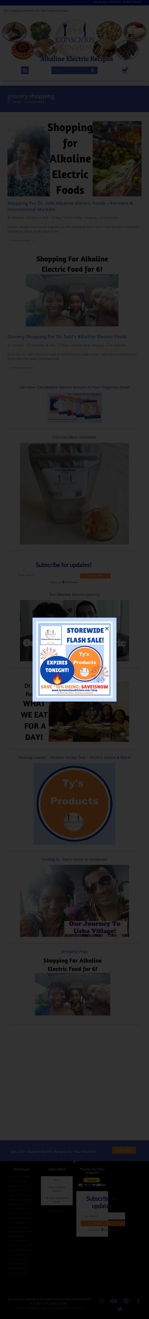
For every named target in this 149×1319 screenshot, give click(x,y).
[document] (74, 659)
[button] (107, 628)
